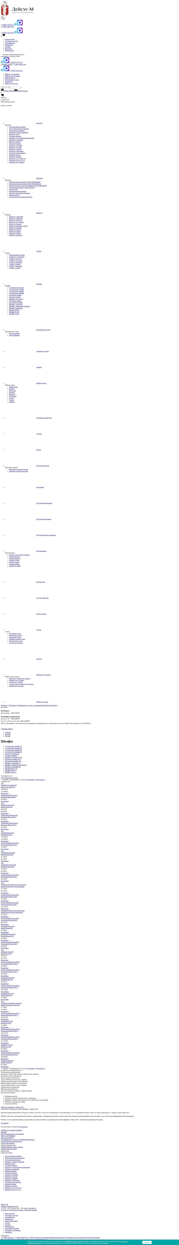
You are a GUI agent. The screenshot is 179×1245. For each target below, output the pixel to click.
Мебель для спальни (12, 74)
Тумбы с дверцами (15, 266)
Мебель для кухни (11, 83)
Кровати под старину (16, 162)
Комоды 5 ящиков (15, 228)
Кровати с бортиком (16, 151)
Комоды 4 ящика (15, 230)
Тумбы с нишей (14, 268)
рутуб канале (22, 1127)
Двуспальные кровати (17, 130)
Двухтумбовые (14, 335)
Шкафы (12, 402)
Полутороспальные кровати (19, 129)
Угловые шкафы (15, 297)
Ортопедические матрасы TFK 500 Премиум (25, 184)
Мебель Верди (10, 78)
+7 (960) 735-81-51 (7, 25)
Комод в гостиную (15, 220)
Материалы (9, 45)
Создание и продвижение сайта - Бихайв (19, 1210)
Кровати (12, 394)
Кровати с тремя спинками (18, 132)
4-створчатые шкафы (16, 293)
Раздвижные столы (16, 641)
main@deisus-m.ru (41, 1239)
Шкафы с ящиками (15, 308)
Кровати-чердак (14, 155)
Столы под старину (16, 643)
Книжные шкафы (15, 295)
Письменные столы (12, 80)
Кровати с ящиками (16, 140)
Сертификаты (10, 43)
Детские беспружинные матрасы (20, 197)
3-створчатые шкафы (16, 291)
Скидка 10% (13, 189)
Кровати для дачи (15, 147)
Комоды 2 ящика (15, 233)
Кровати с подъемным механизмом (21, 138)
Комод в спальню (15, 224)
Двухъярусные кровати (17, 153)
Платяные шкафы (15, 301)
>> (41, 780)
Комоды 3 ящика (15, 231)
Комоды (12, 392)
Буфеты (12, 389)
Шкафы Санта (14, 314)
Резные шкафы (14, 564)
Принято (147, 1242)
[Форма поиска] (5, 2)
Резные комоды (14, 557)
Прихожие (8, 81)
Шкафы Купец (14, 312)
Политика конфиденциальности (52, 1237)
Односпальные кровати (17, 127)
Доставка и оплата (11, 41)
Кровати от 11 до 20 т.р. (17, 158)
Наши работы (9, 91)
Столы (11, 398)
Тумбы (11, 400)
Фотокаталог (9, 50)
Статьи (7, 1223)
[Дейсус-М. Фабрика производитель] (89, 10)
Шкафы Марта (14, 310)
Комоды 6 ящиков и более (18, 226)
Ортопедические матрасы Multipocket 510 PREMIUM (28, 186)
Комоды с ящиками (16, 218)
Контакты (8, 49)
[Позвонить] (3, 18)
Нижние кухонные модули (18, 471)
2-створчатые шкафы (16, 289)
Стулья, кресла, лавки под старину (21, 684)
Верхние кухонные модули (18, 469)
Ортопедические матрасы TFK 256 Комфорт (25, 182)
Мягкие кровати (15, 142)
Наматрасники (14, 195)
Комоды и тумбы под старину (19, 678)
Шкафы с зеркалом (15, 304)
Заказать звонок (7, 64)
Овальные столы (15, 637)
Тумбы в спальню (15, 259)
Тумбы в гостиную (15, 260)
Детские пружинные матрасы (19, 193)
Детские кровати (15, 144)
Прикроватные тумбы (17, 255)
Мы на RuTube (17, 1239)
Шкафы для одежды (16, 299)
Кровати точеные (15, 157)
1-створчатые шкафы (16, 288)
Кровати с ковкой (15, 149)
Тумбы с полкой (15, 264)
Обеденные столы (15, 635)
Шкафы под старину (16, 686)
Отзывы (8, 47)
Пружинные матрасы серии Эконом (22, 187)
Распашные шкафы (16, 302)
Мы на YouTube (6, 1239)
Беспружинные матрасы (17, 191)
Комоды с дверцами (16, 216)
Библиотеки (13, 387)
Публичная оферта (93, 1237)
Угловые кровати (15, 136)
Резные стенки (14, 560)
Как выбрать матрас (12, 1228)
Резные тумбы (14, 562)
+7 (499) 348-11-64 (7, 27)
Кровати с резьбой (15, 145)
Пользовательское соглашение (75, 1237)
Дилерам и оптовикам (13, 1230)
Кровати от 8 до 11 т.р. (17, 160)
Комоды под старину (16, 222)
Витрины (12, 391)
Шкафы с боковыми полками (19, 306)
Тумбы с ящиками (15, 262)
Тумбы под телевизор (16, 257)
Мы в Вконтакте (28, 1239)
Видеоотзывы (23, 91)
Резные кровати (14, 558)
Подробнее (5, 793)
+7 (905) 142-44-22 (7, 33)
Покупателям (9, 39)
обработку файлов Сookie (75, 1241)
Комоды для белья (15, 235)
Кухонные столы (15, 633)
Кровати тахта (14, 134)
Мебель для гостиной (12, 76)
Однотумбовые (14, 333)
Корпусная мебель (11, 1221)
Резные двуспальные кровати (19, 555)
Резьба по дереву (15, 566)
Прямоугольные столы (17, 639)
